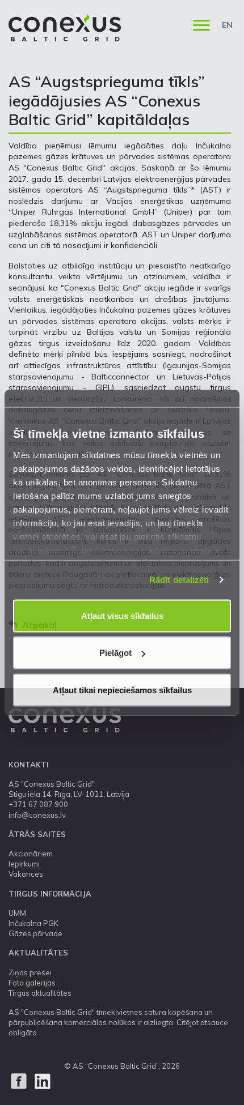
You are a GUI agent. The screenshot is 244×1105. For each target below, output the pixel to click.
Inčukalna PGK (33, 923)
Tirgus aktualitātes (40, 992)
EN (227, 25)
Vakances (26, 873)
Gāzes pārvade (35, 933)
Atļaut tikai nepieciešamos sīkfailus (122, 689)
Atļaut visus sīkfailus (122, 615)
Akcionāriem (31, 853)
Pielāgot (115, 653)
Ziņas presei (30, 972)
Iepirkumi (24, 863)
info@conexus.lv (37, 815)
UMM (17, 913)
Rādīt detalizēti (179, 580)
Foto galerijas (32, 982)
